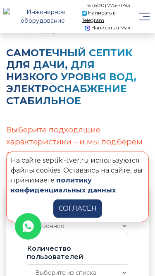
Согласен (78, 208)
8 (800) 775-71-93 (109, 5)
